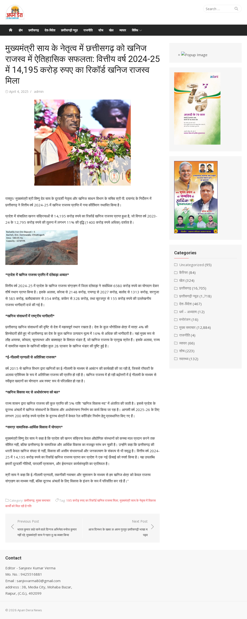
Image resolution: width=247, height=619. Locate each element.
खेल (111, 30)
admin (39, 91)
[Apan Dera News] (10, 30)
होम (21, 30)
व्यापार (122, 30)
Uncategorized (191, 264)
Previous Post (47, 528)
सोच (100, 30)
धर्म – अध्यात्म (188, 311)
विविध (135, 30)
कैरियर (183, 272)
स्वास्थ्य (183, 358)
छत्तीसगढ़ (33, 30)
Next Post (118, 528)
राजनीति (88, 30)
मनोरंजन (185, 319)
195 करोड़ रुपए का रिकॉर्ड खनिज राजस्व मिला (92, 500)
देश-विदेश (50, 30)
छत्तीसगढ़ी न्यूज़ (69, 30)
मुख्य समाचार (43, 500)
